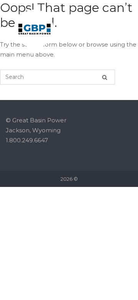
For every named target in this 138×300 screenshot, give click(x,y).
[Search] (104, 77)
